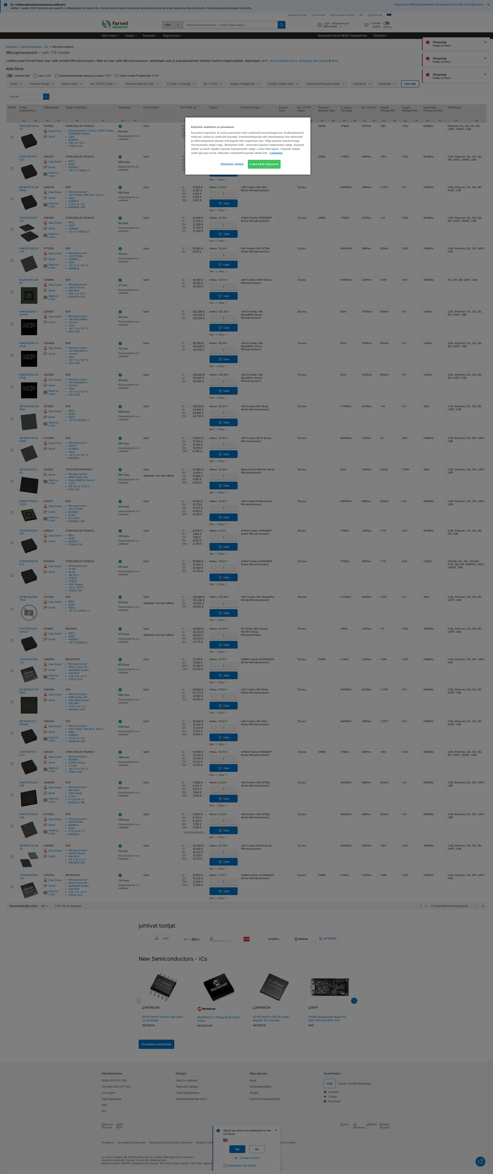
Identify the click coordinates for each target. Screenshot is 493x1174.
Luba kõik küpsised (264, 164)
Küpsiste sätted (232, 163)
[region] (247, 146)
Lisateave (276, 152)
